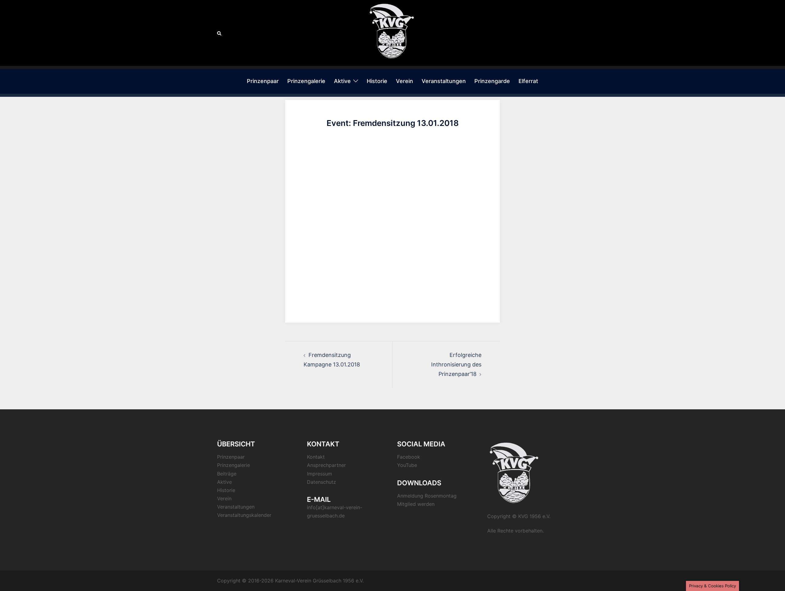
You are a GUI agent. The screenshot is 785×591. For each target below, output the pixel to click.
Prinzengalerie (306, 81)
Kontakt (316, 457)
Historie (377, 81)
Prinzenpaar (263, 81)
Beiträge (226, 474)
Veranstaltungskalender (244, 515)
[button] (219, 33)
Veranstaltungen (444, 81)
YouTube (407, 465)
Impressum (319, 474)
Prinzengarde (492, 81)
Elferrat (528, 81)
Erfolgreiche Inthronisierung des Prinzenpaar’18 (456, 364)
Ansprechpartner (326, 465)
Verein (404, 81)
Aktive (342, 81)
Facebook (408, 457)
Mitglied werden (416, 504)
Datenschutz (321, 482)
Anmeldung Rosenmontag (427, 496)
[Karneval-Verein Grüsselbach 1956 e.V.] (392, 32)
